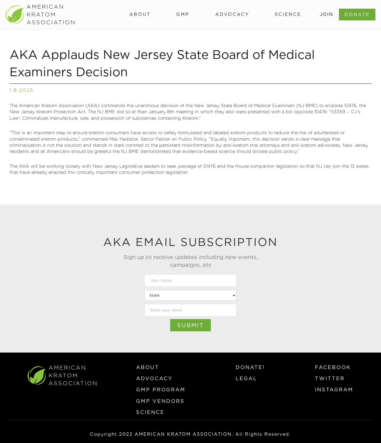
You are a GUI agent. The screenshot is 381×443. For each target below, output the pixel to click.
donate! (250, 367)
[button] (140, 14)
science (150, 412)
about (147, 367)
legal (246, 378)
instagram (334, 389)
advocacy (154, 378)
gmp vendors (160, 401)
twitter (330, 378)
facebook (333, 367)
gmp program (160, 389)
